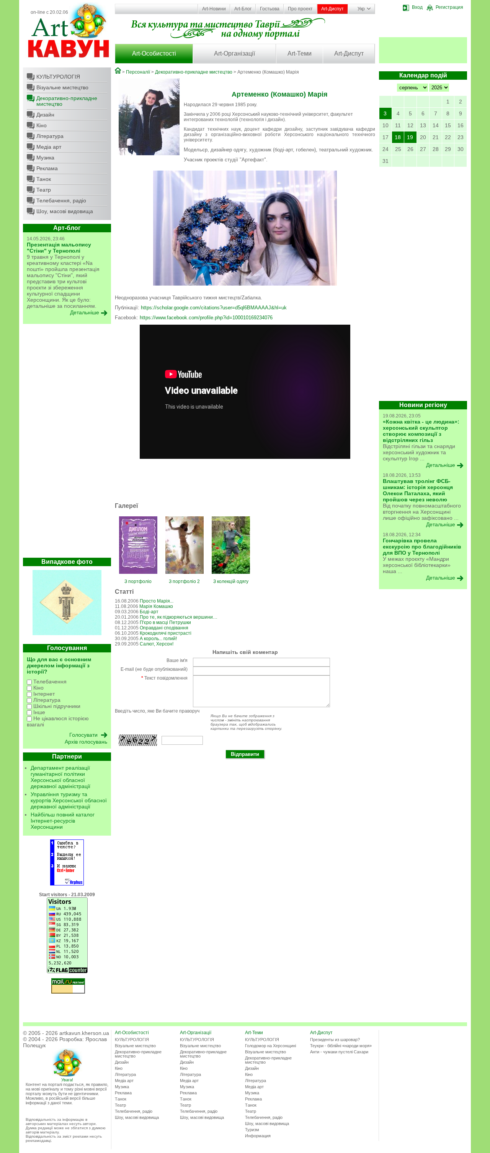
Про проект (300, 8)
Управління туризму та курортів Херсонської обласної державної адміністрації (69, 800)
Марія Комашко (156, 606)
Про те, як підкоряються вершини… (178, 617)
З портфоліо (138, 581)
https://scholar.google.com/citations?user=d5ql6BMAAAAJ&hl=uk (214, 307)
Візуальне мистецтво (62, 87)
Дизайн (45, 115)
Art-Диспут (332, 8)
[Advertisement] (67, 443)
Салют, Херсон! (156, 644)
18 (398, 137)
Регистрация (449, 7)
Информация (258, 1135)
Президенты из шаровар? (335, 1039)
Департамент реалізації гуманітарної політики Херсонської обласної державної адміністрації (60, 777)
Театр (43, 190)
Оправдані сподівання (164, 628)
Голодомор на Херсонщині (270, 1045)
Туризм (252, 1129)
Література (50, 136)
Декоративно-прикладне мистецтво (66, 101)
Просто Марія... (156, 601)
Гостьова (269, 8)
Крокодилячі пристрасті (165, 633)
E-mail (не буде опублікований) (154, 669)
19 (410, 137)
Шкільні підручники (56, 706)
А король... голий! (158, 638)
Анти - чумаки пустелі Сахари (339, 1052)
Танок (43, 179)
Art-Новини (214, 8)
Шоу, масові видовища (64, 211)
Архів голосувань (86, 742)
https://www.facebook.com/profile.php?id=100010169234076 (206, 317)
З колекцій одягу (230, 581)
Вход (417, 7)
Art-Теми (299, 53)
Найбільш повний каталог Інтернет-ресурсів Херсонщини (63, 820)
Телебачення (49, 681)
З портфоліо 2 (184, 581)
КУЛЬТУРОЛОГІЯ (58, 77)
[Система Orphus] (67, 884)
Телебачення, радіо (61, 200)
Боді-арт (149, 611)
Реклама (47, 168)
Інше (38, 712)
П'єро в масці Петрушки (165, 622)
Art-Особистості (154, 53)
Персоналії (138, 72)
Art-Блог (243, 8)
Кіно (41, 125)
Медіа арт (48, 147)
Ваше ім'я (177, 660)
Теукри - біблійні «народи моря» (341, 1045)
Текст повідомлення (164, 678)
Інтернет (43, 694)
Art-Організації (234, 53)
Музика (45, 157)
